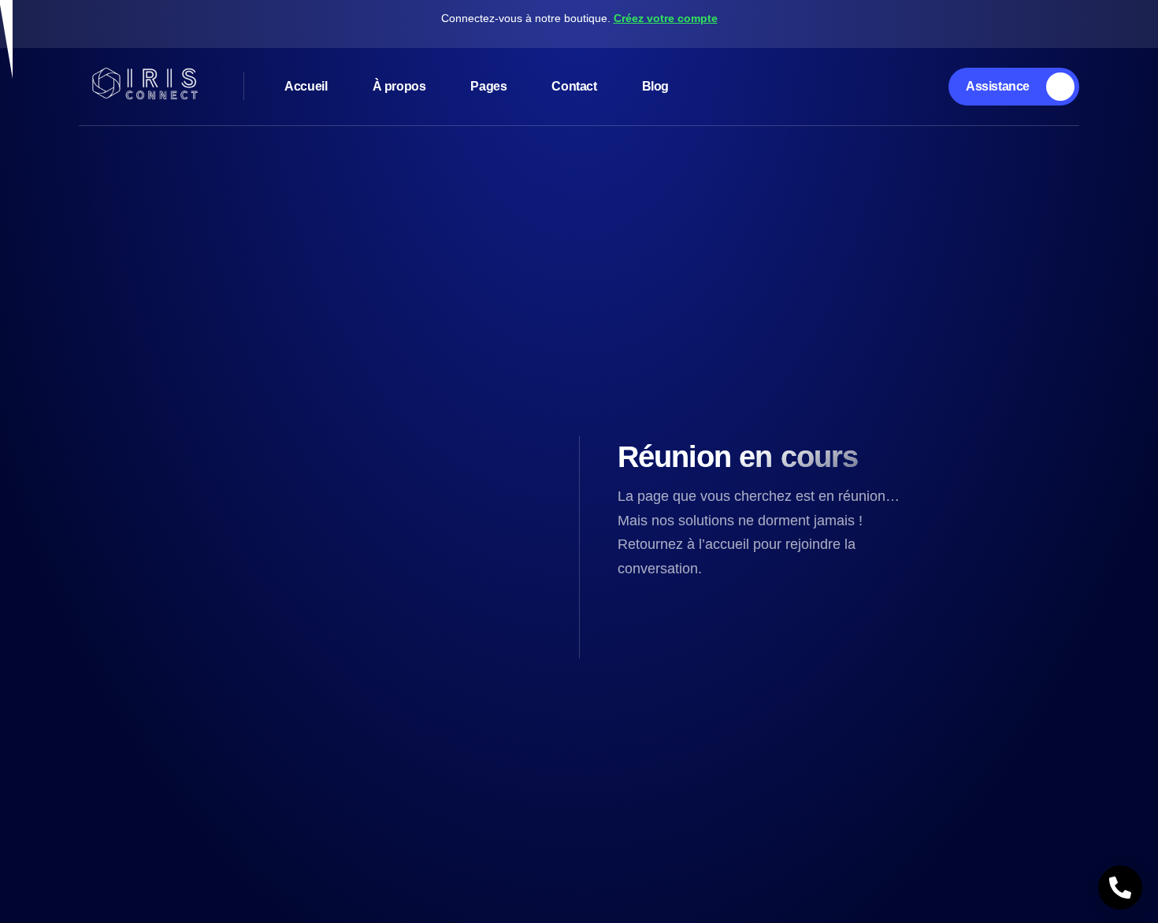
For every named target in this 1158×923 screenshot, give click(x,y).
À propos (399, 86)
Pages (488, 86)
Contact (573, 86)
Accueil (305, 86)
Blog (655, 86)
